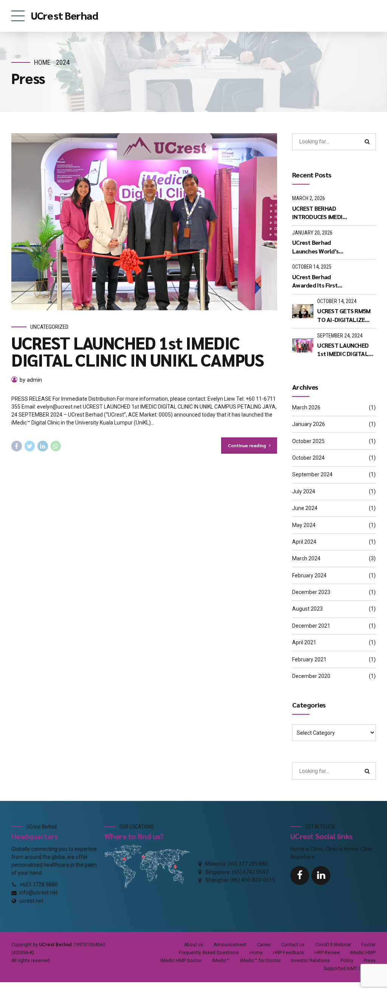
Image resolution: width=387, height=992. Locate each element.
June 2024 (304, 508)
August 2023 (307, 609)
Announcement (230, 944)
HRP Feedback (288, 952)
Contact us (293, 944)
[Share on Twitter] (30, 446)
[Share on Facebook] (16, 446)
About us (193, 944)
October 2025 (308, 441)
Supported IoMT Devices (350, 968)
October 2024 (308, 458)
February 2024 (309, 575)
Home (42, 62)
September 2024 (312, 474)
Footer (368, 944)
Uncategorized (49, 326)
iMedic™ (220, 960)
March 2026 (306, 407)
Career (264, 944)
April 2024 (304, 542)
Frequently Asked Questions (209, 952)
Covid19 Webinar (333, 944)
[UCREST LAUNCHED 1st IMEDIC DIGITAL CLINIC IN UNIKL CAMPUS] (144, 221)
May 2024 (304, 525)
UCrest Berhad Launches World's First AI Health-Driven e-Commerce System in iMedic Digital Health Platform (321, 246)
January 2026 (308, 424)
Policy (347, 960)
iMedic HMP (363, 952)
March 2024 (306, 558)
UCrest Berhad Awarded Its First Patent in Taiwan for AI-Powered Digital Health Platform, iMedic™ (318, 281)
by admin (31, 379)
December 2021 (311, 626)
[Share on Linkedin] (42, 446)
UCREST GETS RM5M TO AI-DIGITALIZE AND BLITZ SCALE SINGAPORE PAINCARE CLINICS (346, 315)
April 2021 (304, 642)
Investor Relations (310, 960)
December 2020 (311, 676)
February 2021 (309, 659)
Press (370, 960)
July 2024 (303, 491)
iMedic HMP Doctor (181, 960)
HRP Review (327, 952)
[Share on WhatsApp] (56, 446)
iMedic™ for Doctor (260, 960)
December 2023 (311, 592)
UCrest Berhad (64, 15)
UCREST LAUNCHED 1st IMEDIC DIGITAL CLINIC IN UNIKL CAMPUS (137, 350)
